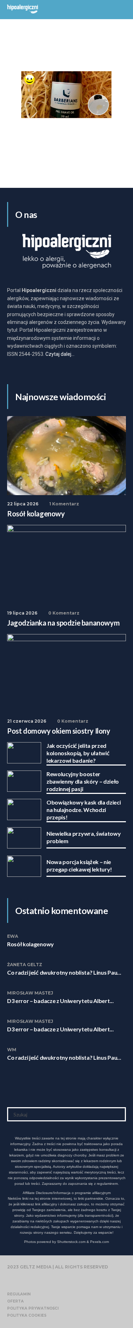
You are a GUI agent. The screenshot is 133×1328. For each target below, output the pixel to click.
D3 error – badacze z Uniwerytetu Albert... (60, 1000)
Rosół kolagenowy (30, 944)
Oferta (15, 1301)
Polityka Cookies (26, 1315)
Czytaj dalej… (59, 354)
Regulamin (19, 1294)
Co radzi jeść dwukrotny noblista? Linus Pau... (64, 972)
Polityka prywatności (33, 1308)
